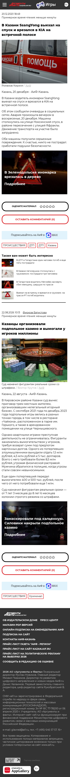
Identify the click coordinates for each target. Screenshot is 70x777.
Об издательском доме (20, 620)
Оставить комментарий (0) (35, 219)
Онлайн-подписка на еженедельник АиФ (33, 629)
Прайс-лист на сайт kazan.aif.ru (27, 648)
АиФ (28, 85)
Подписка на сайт (16, 634)
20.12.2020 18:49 (11, 13)
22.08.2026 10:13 (11, 312)
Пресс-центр (49, 620)
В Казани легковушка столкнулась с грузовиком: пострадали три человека (36, 272)
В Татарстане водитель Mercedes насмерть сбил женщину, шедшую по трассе (39, 283)
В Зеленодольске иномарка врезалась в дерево (30, 174)
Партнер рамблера (32, 760)
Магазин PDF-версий (18, 624)
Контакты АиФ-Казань (19, 639)
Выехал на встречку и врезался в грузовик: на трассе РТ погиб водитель (40, 294)
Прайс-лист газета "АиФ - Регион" (27, 644)
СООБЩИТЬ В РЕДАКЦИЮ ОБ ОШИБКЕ (28, 661)
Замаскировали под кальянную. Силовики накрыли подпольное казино (34, 523)
